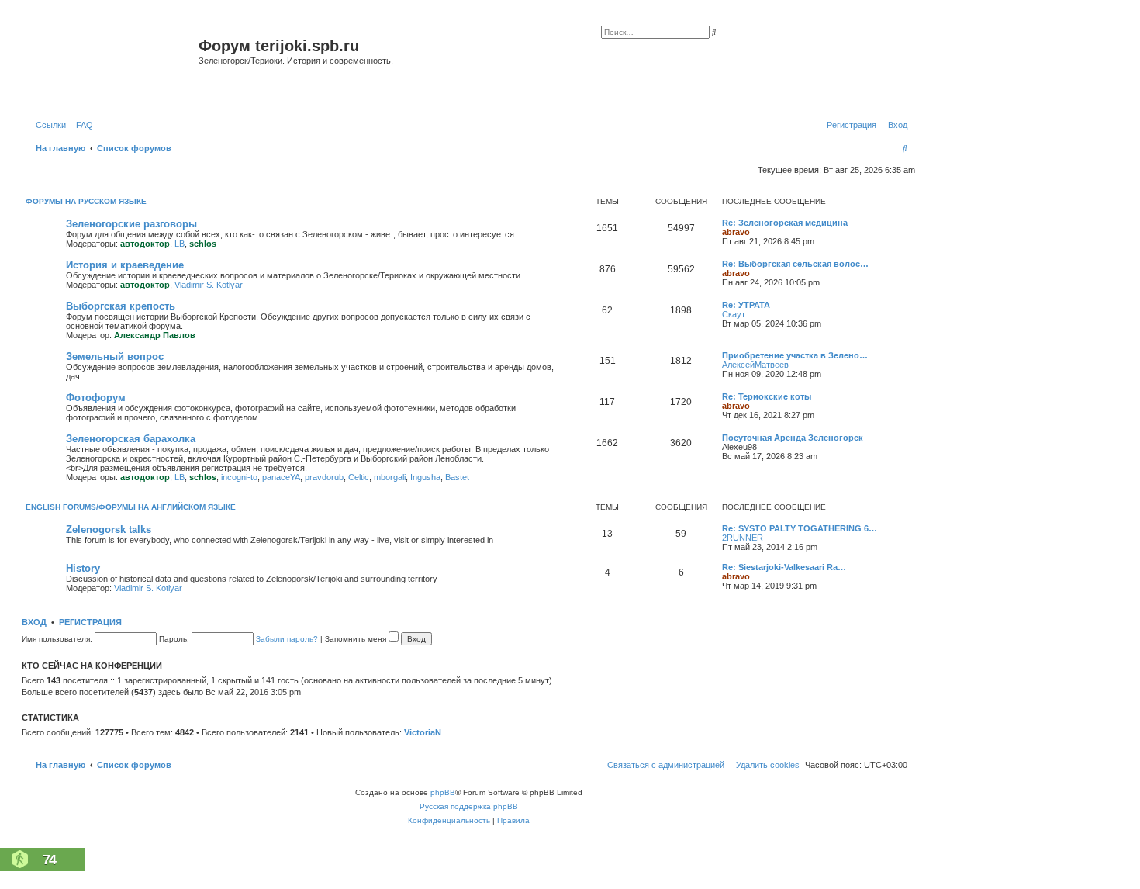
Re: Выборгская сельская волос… (795, 263)
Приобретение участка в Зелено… (795, 355)
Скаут (733, 314)
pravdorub (324, 477)
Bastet (457, 477)
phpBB (442, 792)
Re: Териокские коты (766, 396)
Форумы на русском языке (86, 201)
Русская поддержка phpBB (469, 806)
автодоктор (145, 243)
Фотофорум (96, 397)
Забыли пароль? (287, 639)
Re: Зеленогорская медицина (785, 222)
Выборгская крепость (120, 306)
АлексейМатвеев (755, 364)
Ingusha (425, 477)
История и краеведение (125, 265)
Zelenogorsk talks (108, 529)
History (83, 568)
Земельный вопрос (115, 356)
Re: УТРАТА (746, 305)
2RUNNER (742, 537)
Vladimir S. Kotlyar (208, 284)
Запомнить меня (357, 639)
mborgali (390, 477)
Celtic (358, 477)
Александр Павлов (154, 335)
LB (179, 243)
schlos (202, 243)
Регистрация (90, 622)
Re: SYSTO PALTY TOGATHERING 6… (799, 528)
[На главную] (112, 65)
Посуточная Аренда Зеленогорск (792, 437)
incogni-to (239, 477)
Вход (34, 622)
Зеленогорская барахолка (130, 438)
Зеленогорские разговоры (131, 224)
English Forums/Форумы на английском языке (131, 507)
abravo (736, 232)
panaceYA (281, 477)
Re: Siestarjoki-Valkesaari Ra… (784, 567)
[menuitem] (81, 125)
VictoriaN (422, 732)
